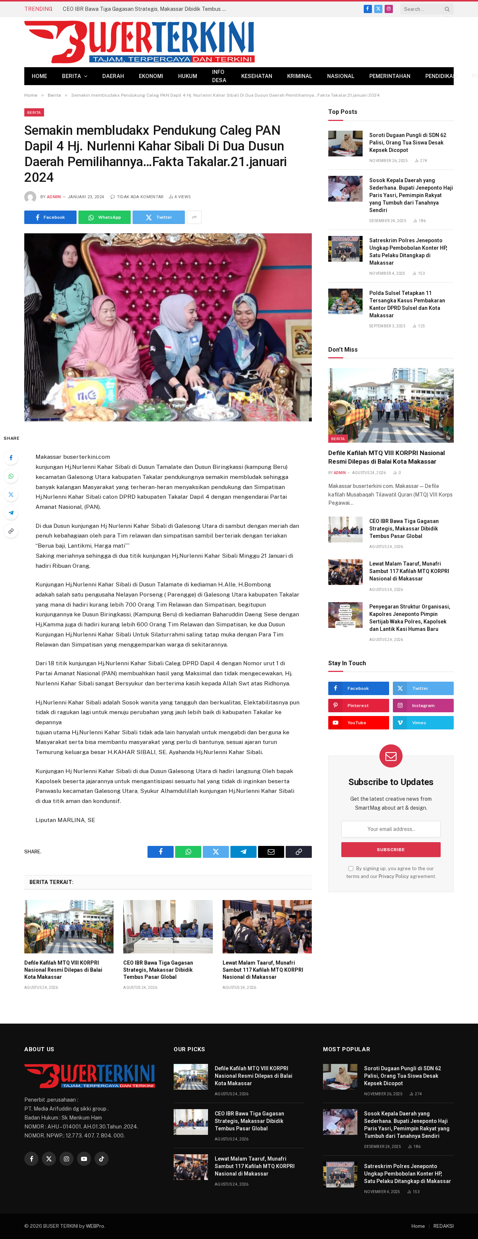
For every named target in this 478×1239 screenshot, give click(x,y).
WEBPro (95, 1226)
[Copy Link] (11, 531)
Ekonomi (151, 76)
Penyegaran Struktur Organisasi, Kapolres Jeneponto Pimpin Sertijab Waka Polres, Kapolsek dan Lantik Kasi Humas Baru (409, 618)
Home (39, 76)
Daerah (113, 76)
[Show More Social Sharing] (194, 217)
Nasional (340, 76)
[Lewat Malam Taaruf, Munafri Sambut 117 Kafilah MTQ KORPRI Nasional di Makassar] (267, 926)
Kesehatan (256, 76)
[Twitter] (11, 494)
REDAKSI (444, 1226)
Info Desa (219, 76)
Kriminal (299, 76)
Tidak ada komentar (140, 196)
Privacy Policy (394, 876)
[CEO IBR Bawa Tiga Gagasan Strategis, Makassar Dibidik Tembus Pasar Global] (167, 926)
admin (54, 196)
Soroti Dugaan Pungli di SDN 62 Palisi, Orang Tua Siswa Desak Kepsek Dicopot (407, 142)
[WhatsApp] (11, 476)
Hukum (187, 76)
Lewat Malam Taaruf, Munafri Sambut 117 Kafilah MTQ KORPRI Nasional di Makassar (263, 970)
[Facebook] (11, 458)
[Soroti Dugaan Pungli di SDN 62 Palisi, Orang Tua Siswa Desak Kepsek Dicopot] (345, 143)
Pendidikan (441, 76)
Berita (71, 76)
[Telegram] (11, 512)
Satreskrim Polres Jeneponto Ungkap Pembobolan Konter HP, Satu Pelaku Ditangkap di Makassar (408, 251)
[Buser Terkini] (139, 42)
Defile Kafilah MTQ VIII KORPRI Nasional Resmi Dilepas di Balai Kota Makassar (63, 970)
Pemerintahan (389, 76)
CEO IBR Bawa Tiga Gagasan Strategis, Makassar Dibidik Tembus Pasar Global (147, 9)
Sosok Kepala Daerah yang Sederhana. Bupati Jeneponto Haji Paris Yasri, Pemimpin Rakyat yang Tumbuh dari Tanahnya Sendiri (411, 195)
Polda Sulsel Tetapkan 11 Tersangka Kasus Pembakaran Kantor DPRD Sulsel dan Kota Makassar (407, 304)
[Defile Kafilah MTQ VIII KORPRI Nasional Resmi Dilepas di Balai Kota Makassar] (69, 926)
